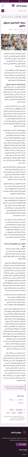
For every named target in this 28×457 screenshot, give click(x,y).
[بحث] (2, 10)
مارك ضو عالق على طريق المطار (16, 419)
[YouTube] (19, 1)
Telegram (11, 399)
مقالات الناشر (18, 16)
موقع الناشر (21, 5)
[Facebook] (26, 1)
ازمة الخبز (20, 412)
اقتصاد (11, 409)
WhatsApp (20, 402)
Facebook (21, 399)
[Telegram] (21, 1)
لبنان (8, 412)
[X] (24, 1)
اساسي (13, 412)
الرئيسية (25, 16)
